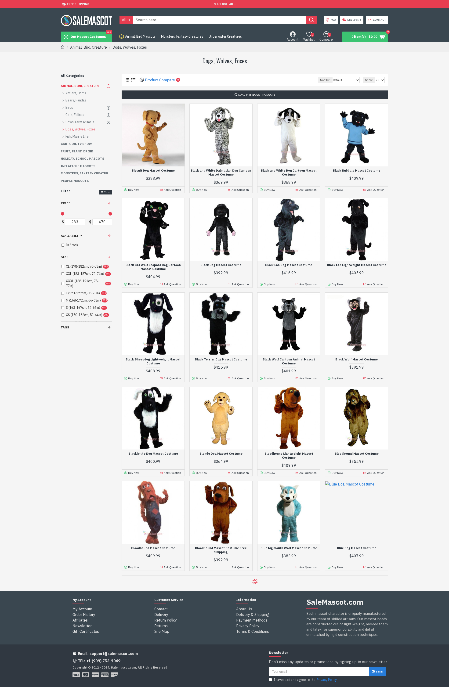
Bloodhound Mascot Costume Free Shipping (221, 550)
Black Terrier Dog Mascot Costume (221, 359)
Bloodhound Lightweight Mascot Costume (288, 456)
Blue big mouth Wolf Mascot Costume (289, 548)
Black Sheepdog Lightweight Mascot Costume (153, 361)
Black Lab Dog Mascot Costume (288, 265)
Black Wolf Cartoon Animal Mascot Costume (289, 361)
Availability (71, 236)
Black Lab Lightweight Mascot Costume (356, 265)
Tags (65, 327)
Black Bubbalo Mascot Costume (356, 171)
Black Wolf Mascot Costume (356, 359)
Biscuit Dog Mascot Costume (153, 171)
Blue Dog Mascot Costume (356, 548)
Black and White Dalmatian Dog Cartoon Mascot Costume (221, 172)
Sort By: (325, 80)
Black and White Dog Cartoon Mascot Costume (289, 172)
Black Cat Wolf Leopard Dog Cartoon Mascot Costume (153, 267)
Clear (107, 192)
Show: (369, 80)
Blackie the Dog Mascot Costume (153, 454)
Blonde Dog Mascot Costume (221, 454)
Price (65, 203)
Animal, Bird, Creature (88, 47)
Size (64, 257)
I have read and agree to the (305, 680)
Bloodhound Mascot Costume (357, 454)
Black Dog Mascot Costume (220, 265)
